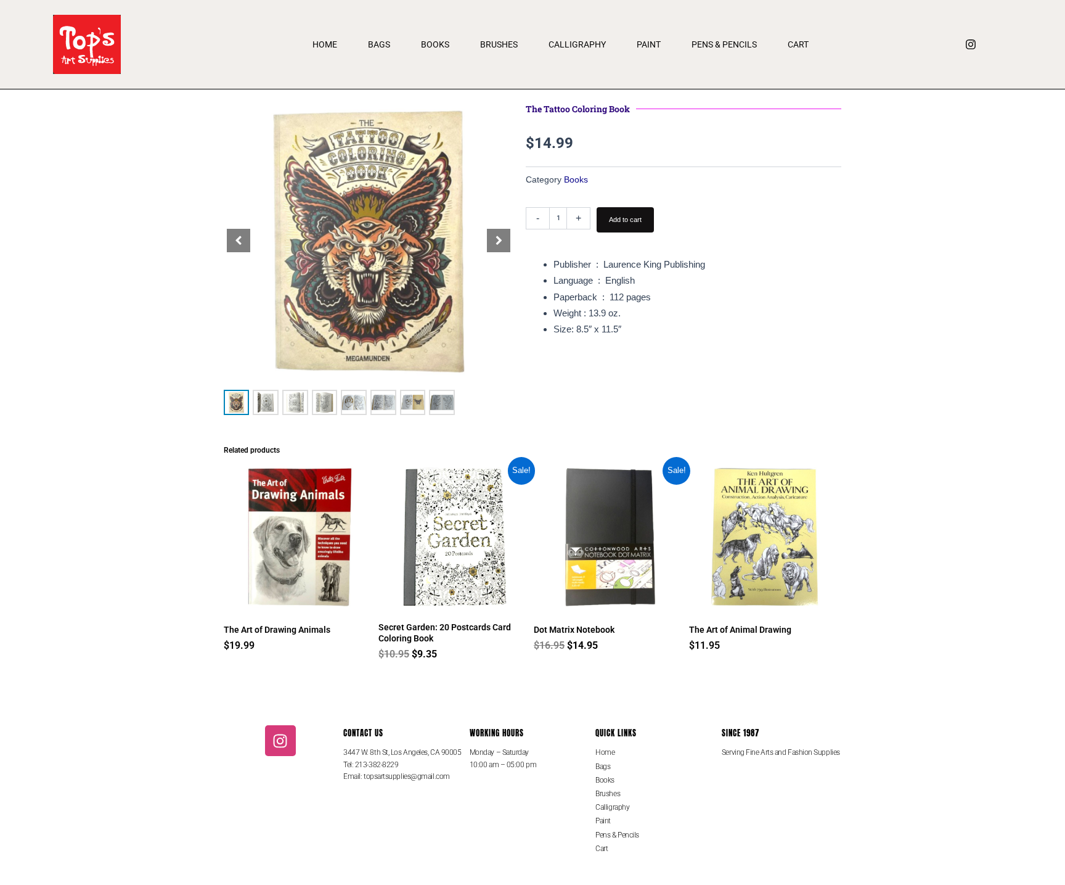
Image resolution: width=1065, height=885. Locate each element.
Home (324, 44)
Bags (379, 44)
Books (435, 44)
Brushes (499, 44)
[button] (498, 240)
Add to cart (625, 219)
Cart (798, 44)
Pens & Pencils (724, 44)
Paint (649, 44)
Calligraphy (577, 44)
